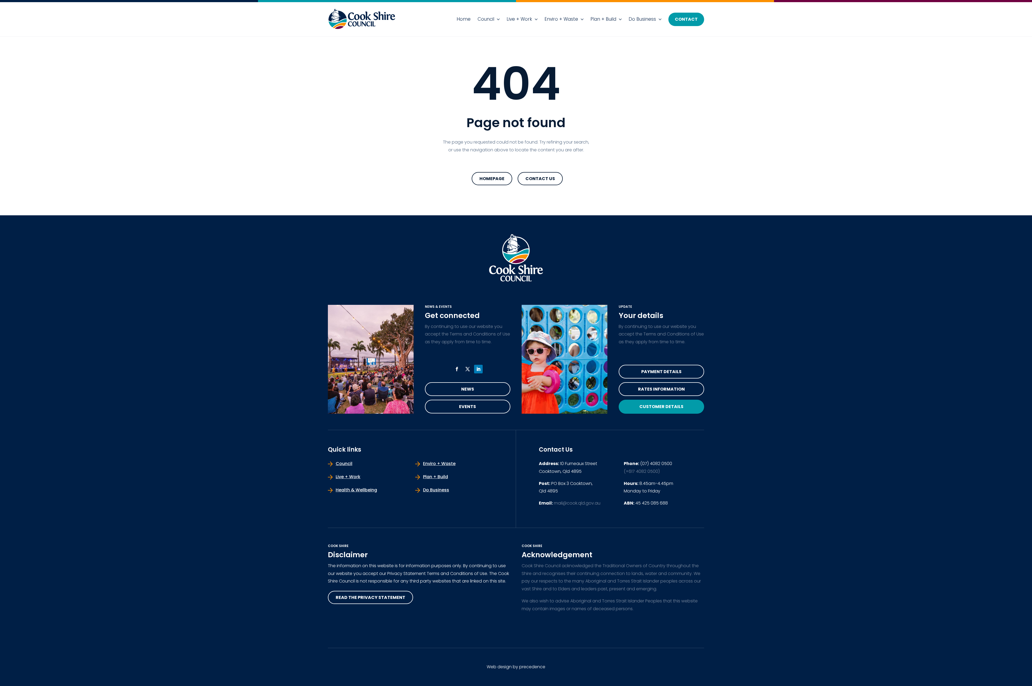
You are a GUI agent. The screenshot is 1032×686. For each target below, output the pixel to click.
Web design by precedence (516, 667)
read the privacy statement (370, 597)
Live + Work (519, 19)
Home (464, 19)
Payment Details (661, 372)
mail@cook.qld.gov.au (577, 503)
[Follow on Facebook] (457, 369)
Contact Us (540, 179)
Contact (686, 19)
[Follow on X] (467, 369)
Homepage (491, 179)
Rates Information (661, 389)
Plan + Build (603, 19)
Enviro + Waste (561, 19)
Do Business (642, 19)
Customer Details (661, 406)
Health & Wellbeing (356, 490)
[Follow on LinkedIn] (478, 369)
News (467, 389)
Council (486, 19)
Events (467, 406)
